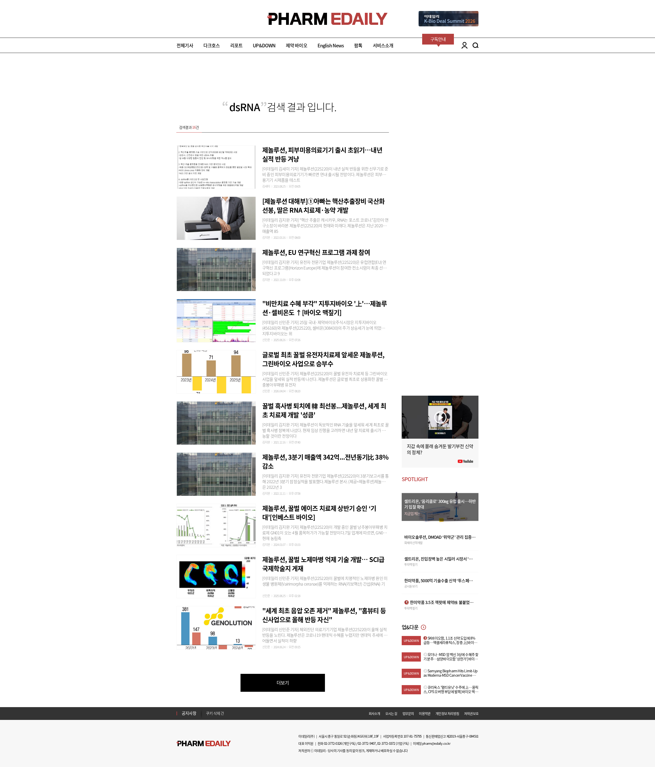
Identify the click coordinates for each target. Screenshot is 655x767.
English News (331, 45)
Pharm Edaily (204, 743)
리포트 (236, 45)
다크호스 (211, 45)
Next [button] (207, 716)
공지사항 (189, 713)
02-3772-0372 (386, 743)
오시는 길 (391, 713)
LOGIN (463, 45)
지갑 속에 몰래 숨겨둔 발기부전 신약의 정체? (440, 449)
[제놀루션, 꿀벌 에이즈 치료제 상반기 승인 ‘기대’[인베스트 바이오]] (216, 525)
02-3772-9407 (367, 743)
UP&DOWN (264, 45)
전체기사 (185, 45)
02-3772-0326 (333, 743)
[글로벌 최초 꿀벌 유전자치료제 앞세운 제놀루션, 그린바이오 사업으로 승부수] (216, 371)
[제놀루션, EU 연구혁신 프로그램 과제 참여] (216, 269)
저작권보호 (471, 713)
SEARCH (475, 45)
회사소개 (374, 713)
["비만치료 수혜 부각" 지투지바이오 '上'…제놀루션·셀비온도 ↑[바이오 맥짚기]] (216, 320)
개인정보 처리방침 (447, 713)
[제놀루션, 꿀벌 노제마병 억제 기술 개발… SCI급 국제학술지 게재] (216, 576)
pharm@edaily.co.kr (436, 743)
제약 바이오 (296, 45)
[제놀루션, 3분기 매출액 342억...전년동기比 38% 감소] (216, 473)
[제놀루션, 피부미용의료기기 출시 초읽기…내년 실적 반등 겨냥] (216, 166)
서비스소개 (383, 45)
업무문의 (408, 713)
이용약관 (424, 713)
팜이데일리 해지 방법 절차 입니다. (231, 713)
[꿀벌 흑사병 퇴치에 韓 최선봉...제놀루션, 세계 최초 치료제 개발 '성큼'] (216, 422)
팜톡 (358, 45)
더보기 (283, 682)
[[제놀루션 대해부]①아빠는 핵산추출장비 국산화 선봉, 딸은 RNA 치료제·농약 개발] (216, 217)
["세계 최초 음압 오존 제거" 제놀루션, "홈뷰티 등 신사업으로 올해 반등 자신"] (216, 627)
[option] (246, 713)
